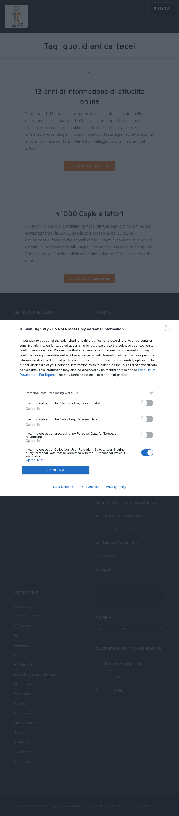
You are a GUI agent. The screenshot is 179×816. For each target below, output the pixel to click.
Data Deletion (63, 487)
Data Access (89, 487)
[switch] (147, 403)
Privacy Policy (116, 487)
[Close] (169, 329)
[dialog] (89, 408)
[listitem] (89, 392)
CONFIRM (56, 470)
